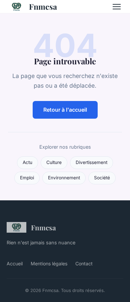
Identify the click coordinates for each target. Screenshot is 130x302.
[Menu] (116, 6)
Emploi (27, 177)
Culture (54, 162)
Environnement (64, 177)
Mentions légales (49, 263)
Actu (27, 162)
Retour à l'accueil (65, 109)
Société (102, 177)
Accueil (15, 263)
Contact (84, 263)
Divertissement (91, 162)
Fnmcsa (43, 6)
